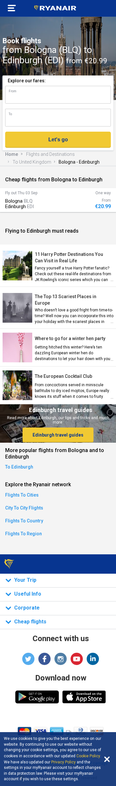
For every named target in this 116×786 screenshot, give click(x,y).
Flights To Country (24, 520)
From (12, 91)
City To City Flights (24, 507)
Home (11, 154)
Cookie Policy (88, 756)
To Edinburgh (19, 466)
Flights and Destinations (50, 154)
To (10, 114)
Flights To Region (23, 533)
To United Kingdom (32, 162)
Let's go (58, 139)
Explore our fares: (27, 80)
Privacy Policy (63, 762)
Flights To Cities (22, 495)
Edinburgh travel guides (58, 435)
